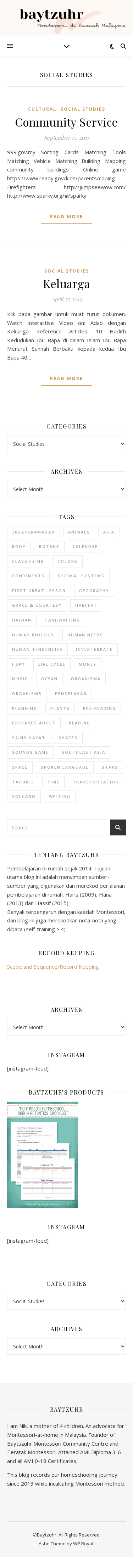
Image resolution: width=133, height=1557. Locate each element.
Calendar (85, 546)
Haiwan (22, 620)
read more (66, 216)
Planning (24, 708)
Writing (60, 796)
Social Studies (83, 109)
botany (49, 546)
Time (53, 782)
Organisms (27, 693)
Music (20, 678)
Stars (110, 767)
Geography (94, 590)
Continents (28, 575)
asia (109, 532)
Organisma (86, 678)
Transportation (96, 782)
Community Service (66, 121)
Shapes (68, 737)
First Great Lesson (39, 590)
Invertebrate (94, 649)
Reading (79, 722)
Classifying (28, 561)
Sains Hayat (28, 737)
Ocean (49, 678)
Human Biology (33, 634)
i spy (18, 664)
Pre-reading (99, 708)
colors (67, 561)
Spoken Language (65, 767)
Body (19, 546)
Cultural (42, 109)
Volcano (24, 796)
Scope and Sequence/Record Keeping (53, 966)
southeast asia (83, 752)
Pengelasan (71, 693)
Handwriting (62, 620)
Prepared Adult (34, 722)
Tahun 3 (23, 782)
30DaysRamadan (33, 532)
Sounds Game (30, 752)
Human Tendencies (37, 649)
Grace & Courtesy (37, 605)
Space (20, 767)
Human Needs (85, 634)
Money (87, 664)
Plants (60, 708)
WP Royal (83, 1543)
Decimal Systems (81, 575)
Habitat (86, 605)
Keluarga (66, 283)
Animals (79, 532)
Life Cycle (52, 664)
